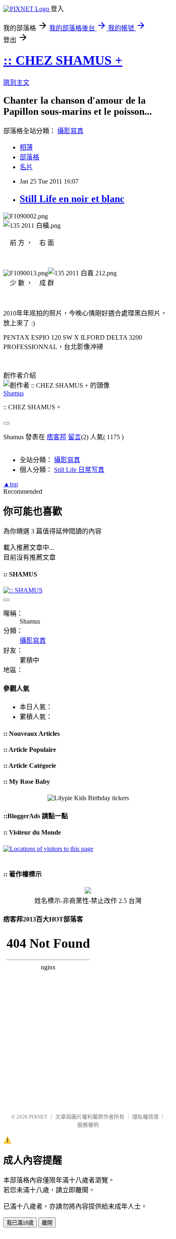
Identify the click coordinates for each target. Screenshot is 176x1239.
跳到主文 (16, 82)
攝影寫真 (70, 130)
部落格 (29, 157)
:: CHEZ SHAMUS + (62, 60)
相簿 (26, 147)
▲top (10, 484)
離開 (47, 1223)
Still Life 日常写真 (79, 469)
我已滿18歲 (20, 1223)
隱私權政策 (145, 1117)
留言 (74, 436)
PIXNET (38, 1117)
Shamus (13, 393)
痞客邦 (56, 436)
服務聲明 (88, 1125)
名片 (26, 166)
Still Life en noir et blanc (72, 198)
